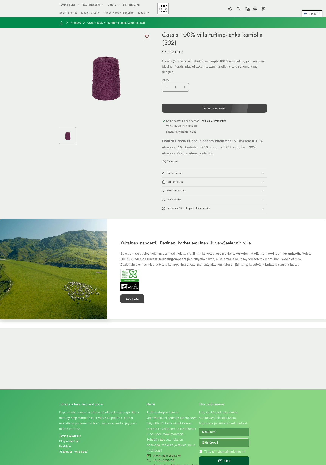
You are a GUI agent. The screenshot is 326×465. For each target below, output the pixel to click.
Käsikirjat (65, 446)
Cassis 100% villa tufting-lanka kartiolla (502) (116, 22)
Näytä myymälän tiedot (181, 131)
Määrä (165, 79)
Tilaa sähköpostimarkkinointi (224, 451)
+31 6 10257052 (163, 460)
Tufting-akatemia (70, 435)
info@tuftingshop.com (167, 455)
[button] (68, 5)
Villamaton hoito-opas (73, 451)
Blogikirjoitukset (69, 441)
